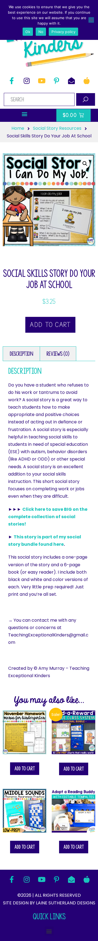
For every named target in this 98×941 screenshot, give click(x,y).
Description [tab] (21, 354)
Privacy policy (63, 32)
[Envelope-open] (71, 80)
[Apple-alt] (86, 80)
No (41, 32)
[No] (91, 20)
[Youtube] (41, 80)
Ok (27, 32)
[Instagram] (26, 80)
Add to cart (50, 325)
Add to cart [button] (24, 768)
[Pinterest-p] (56, 80)
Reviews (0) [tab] (58, 354)
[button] (24, 114)
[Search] (85, 99)
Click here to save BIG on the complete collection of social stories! (47, 516)
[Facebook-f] (12, 80)
